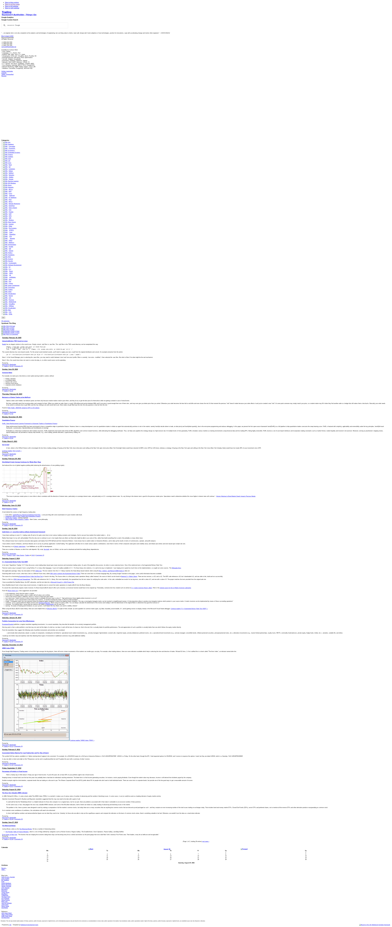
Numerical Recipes (44, 603)
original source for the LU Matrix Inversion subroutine (175, 588)
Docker (11, 295)
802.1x (11, 189)
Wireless (11, 220)
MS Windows (12, 183)
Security (10, 261)
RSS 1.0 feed (10, 328)
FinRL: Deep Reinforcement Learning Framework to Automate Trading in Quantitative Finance (29, 423)
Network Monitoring (14, 203)
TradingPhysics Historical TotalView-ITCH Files (27, 515)
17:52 (11, 414)
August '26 (167, 849)
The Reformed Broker (9, 825)
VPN (10, 216)
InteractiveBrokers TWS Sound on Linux (15, 341)
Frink (2, 881)
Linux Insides (5, 878)
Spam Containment (13, 285)
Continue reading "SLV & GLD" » (11, 451)
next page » (205, 841)
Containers (12, 169)
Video (9, 291)
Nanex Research (6, 884)
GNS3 (10, 240)
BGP (10, 191)
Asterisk (11, 224)
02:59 (11, 641)
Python (11, 283)
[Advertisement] (7, 108)
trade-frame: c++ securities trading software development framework (23, 532)
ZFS (10, 236)
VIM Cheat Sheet (6, 913)
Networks (11, 175)
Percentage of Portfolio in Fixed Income (14, 771)
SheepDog (12, 234)
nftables (11, 177)
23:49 (11, 525)
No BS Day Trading (11, 518)
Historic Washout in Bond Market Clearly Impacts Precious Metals (236, 496)
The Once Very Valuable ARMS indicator (14, 793)
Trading (6, 12)
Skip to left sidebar (11, 6)
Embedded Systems (14, 152)
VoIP (10, 214)
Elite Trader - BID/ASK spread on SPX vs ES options (23, 408)
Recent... (4, 868)
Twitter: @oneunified (7, 74)
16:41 (33, 555)
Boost (11, 271)
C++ (10, 269)
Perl (10, 281)
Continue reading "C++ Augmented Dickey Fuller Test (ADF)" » (189, 608)
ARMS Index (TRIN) (8, 648)
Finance (10, 154)
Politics (10, 253)
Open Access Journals (8, 877)
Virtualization (12, 293)
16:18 (11, 366)
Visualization (12, 308)
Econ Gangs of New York (9, 834)
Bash (10, 165)
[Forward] (244, 849)
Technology (11, 287)
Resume (3, 76)
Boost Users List (13, 590)
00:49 (11, 819)
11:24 (11, 391)
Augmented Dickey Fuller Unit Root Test (31, 576)
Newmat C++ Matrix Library (129, 576)
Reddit (4, 344)
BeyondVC (4, 889)
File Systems (13, 228)
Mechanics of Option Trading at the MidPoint (16, 397)
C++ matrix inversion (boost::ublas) (141, 588)
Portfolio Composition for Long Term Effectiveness (18, 621)
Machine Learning (13, 181)
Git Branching (5, 917)
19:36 (11, 839)
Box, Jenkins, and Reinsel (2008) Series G (111, 571)
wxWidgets (12, 277)
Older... (3, 869)
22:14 (11, 614)
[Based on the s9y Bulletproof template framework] (374, 925)
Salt (10, 248)
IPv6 (10, 199)
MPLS (10, 201)
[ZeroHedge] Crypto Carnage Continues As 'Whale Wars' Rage (21, 462)
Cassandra (12, 146)
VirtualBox (12, 304)
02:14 (11, 455)
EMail (10, 226)
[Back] (90, 849)
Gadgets (10, 156)
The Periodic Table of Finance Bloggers (17, 831)
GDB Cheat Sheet (6, 916)
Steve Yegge (5, 906)
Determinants (50, 604)
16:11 (11, 746)
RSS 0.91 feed (10, 326)
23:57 (11, 786)
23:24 (11, 438)
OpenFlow (12, 205)
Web (9, 310)
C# (9, 267)
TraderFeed (4, 895)
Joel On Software (6, 903)
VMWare (11, 306)
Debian (11, 171)
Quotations (11, 255)
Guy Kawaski (5, 898)
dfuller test (38, 571)
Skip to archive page (12, 4)
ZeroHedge (4, 907)
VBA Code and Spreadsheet (22, 579)
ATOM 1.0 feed (14, 333)
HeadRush (4, 894)
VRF (10, 218)
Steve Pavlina (5, 900)
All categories (5, 321)
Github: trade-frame (19, 546)
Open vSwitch (13, 208)
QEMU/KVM (12, 302)
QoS (10, 210)
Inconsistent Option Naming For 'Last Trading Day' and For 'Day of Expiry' (25, 753)
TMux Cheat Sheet (7, 914)
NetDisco (11, 242)
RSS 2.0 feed (10, 329)
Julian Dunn (4, 904)
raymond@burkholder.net (8, 47)
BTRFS (11, 230)
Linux (9, 163)
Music (10, 185)
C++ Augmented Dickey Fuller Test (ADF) (15, 562)
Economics (11, 150)
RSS (9, 257)
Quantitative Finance (8, 420)
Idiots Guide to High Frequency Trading (17, 519)
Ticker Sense (5, 892)
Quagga (11, 212)
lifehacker (4, 891)
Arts (9, 142)
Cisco (10, 193)
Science (10, 259)
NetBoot (11, 173)
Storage (11, 179)
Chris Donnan (5, 888)
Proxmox (11, 300)
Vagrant (11, 250)
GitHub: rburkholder (7, 71)
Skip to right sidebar (12, 8)
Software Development (14, 265)
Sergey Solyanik (6, 886)
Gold (9, 158)
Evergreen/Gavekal (7, 624)
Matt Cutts (4, 901)
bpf (10, 167)
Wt (10, 275)
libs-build (46, 549)
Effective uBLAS (52, 608)
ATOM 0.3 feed (14, 331)
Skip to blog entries (12, 2)
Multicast (12, 195)
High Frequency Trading (9, 509)
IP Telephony (12, 197)
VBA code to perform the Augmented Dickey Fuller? (65, 573)
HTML (10, 314)
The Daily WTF (5, 897)
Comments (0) (18, 366)
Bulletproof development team (29, 925)
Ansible (11, 246)
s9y (10, 925)
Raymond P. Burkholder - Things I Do (19, 15)
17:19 (11, 765)
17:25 (11, 502)
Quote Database (6, 883)
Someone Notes (7, 372)
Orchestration (12, 244)
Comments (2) (40, 555)
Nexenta (12, 238)
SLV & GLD (5, 445)
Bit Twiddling (5, 880)
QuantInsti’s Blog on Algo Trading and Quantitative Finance (22, 516)
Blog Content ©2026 (7, 36)
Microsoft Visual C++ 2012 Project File (62, 582)
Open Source (12, 222)
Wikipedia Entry (176, 568)
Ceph (10, 232)
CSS (10, 312)
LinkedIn (3, 73)
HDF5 (11, 273)
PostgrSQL (12, 148)
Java (10, 279)
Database (11, 144)
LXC (10, 298)
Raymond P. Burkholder (9, 364)
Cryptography (13, 263)
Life (9, 160)
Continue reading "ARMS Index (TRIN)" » (82, 740)
